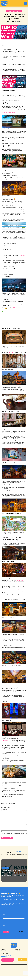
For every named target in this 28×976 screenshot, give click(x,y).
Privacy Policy (19, 974)
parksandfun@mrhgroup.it (13, 974)
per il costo (11, 352)
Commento (4, 809)
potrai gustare (7, 536)
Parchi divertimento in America (14, 11)
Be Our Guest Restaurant (8, 685)
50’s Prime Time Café (7, 428)
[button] (1, 869)
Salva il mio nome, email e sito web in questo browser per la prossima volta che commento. (14, 834)
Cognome (5, 920)
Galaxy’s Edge (16, 590)
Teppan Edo (5, 741)
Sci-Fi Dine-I (4, 636)
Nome (3, 827)
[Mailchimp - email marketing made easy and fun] (21, 933)
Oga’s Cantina (19, 580)
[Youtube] (6, 956)
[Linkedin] (10, 956)
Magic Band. (22, 256)
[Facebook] (8, 956)
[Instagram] (2, 956)
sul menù (13, 308)
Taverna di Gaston (7, 386)
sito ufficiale (11, 211)
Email (15, 827)
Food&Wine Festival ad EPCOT (8, 112)
